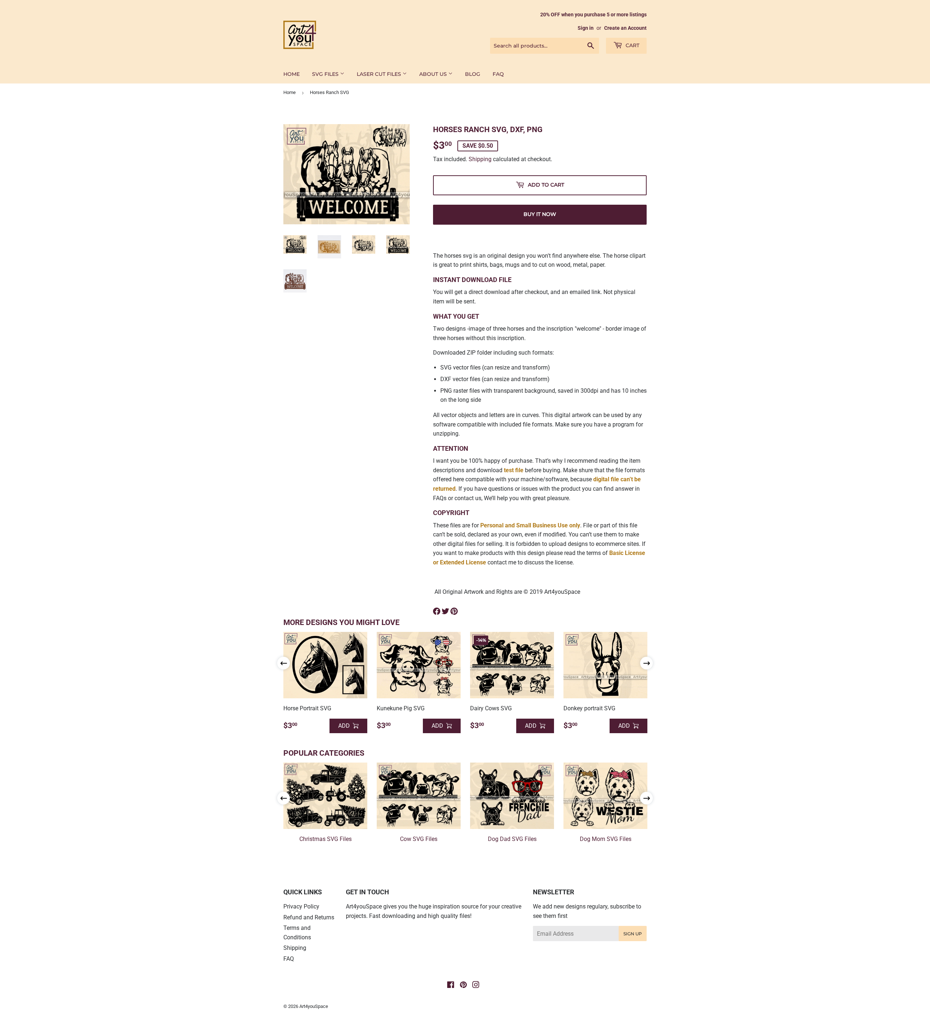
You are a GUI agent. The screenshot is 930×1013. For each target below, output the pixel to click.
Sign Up (632, 933)
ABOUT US (433, 74)
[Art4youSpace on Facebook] (450, 985)
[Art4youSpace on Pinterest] (463, 985)
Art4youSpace (313, 1006)
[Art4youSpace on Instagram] (476, 985)
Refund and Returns (308, 917)
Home (289, 92)
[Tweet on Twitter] (445, 611)
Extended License (463, 562)
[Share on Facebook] (436, 611)
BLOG (472, 74)
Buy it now (539, 214)
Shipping (480, 159)
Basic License (627, 553)
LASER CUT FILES (380, 74)
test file (513, 470)
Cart (631, 45)
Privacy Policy (301, 906)
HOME (291, 74)
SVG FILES (326, 74)
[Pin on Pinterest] (454, 611)
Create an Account (625, 28)
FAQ (498, 74)
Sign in (586, 28)
